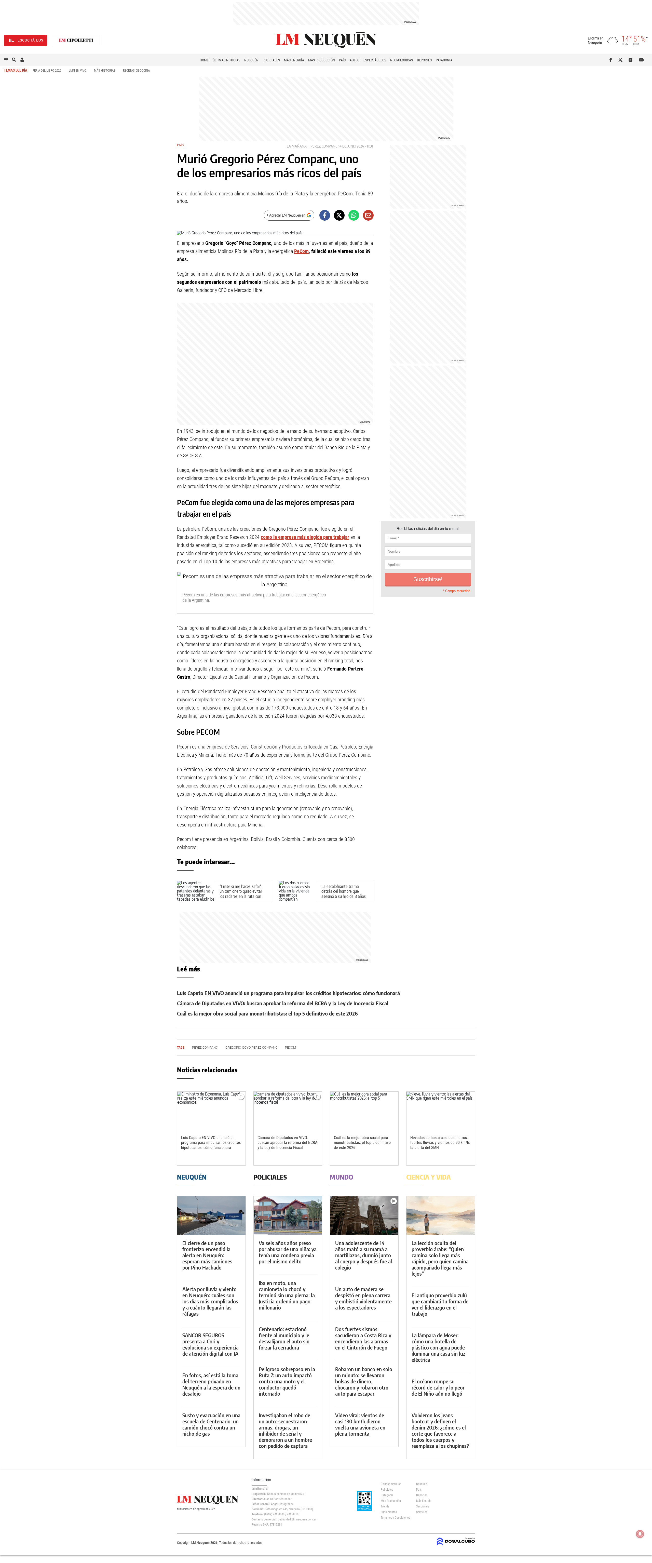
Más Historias (104, 70)
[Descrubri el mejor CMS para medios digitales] (456, 1545)
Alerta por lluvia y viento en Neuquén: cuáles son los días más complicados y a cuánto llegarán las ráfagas (210, 1301)
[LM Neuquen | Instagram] (631, 60)
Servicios (421, 1512)
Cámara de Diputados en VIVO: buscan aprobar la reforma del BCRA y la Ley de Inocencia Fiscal (282, 1003)
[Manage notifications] (640, 1534)
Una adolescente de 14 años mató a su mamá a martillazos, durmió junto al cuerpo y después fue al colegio (363, 1255)
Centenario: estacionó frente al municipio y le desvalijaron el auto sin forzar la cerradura (284, 1338)
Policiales (271, 60)
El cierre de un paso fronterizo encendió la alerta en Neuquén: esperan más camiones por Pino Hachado (207, 1255)
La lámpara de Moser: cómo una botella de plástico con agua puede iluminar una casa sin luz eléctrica (438, 1347)
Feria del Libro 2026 (47, 70)
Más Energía (294, 60)
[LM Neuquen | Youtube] (641, 60)
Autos (354, 60)
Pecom (290, 1047)
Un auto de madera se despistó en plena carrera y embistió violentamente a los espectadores (363, 1298)
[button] (6, 60)
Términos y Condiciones (395, 1517)
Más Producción (321, 60)
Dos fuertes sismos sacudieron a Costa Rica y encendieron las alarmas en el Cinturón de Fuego (363, 1338)
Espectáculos (374, 60)
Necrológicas (401, 60)
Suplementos (389, 1512)
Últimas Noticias (226, 60)
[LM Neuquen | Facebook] (611, 60)
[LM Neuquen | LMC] (76, 40)
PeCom (301, 251)
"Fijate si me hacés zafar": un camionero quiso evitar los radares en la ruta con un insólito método (241, 894)
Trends (385, 1506)
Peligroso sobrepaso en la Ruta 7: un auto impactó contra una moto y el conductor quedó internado (287, 1381)
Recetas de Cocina (136, 70)
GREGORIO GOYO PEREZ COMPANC (251, 1047)
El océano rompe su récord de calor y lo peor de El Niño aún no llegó (438, 1387)
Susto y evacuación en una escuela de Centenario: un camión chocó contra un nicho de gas (211, 1424)
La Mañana (297, 146)
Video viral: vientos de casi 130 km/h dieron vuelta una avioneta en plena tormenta (360, 1424)
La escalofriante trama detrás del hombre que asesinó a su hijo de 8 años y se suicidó (343, 894)
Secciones (422, 1506)
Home (204, 60)
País (342, 60)
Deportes (424, 60)
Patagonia (444, 60)
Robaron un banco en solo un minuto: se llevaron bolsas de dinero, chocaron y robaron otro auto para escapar (363, 1381)
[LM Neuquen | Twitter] (621, 60)
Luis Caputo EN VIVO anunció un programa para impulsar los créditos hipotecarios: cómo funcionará (288, 993)
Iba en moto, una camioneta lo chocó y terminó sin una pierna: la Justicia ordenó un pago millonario (287, 1295)
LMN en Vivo (77, 70)
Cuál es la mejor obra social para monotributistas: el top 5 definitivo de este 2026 (267, 1013)
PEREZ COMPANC (323, 146)
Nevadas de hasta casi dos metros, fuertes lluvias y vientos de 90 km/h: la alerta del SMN (440, 1142)
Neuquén (251, 60)
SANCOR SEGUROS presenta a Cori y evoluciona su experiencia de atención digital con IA (210, 1344)
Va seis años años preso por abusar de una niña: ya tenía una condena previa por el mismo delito (288, 1252)
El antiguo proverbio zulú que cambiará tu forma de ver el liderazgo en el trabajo (440, 1304)
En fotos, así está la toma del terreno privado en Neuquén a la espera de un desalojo (211, 1384)
